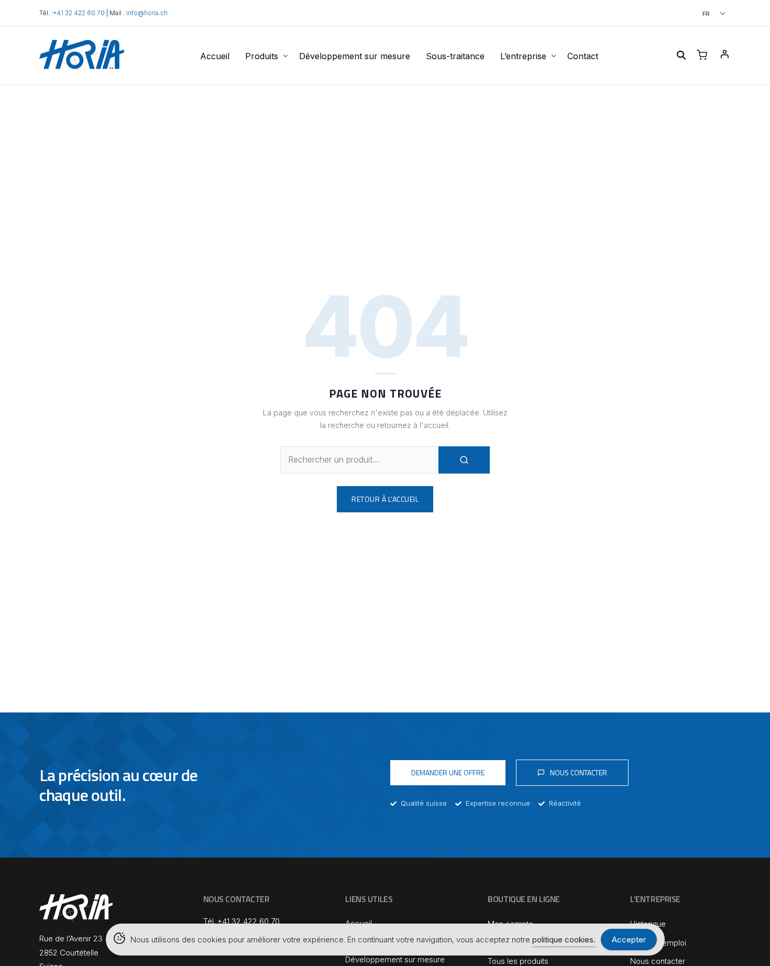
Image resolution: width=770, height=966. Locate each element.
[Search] (464, 460)
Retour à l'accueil (385, 498)
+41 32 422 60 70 (79, 13)
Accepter (629, 940)
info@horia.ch (147, 13)
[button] (699, 13)
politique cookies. (564, 940)
